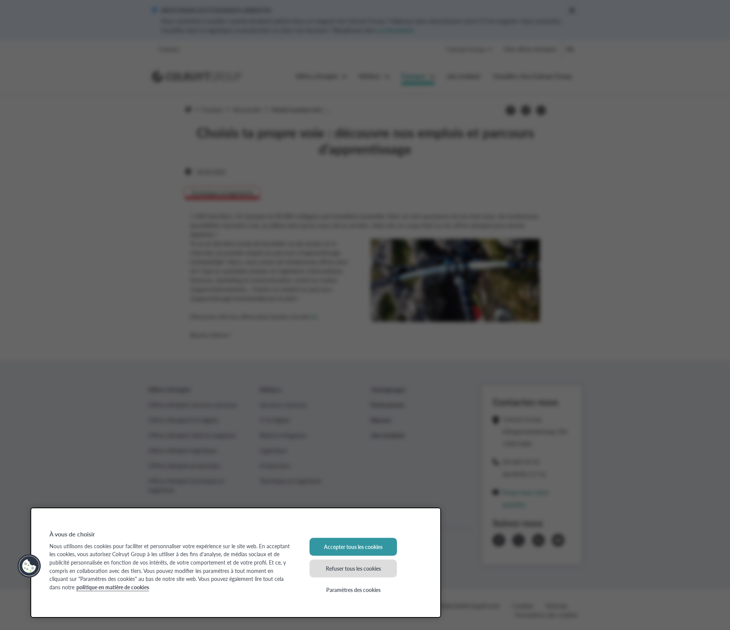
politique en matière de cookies (112, 587)
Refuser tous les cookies (353, 568)
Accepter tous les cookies (353, 546)
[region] (235, 563)
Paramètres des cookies (353, 589)
